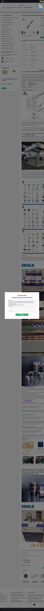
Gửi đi (22, 314)
